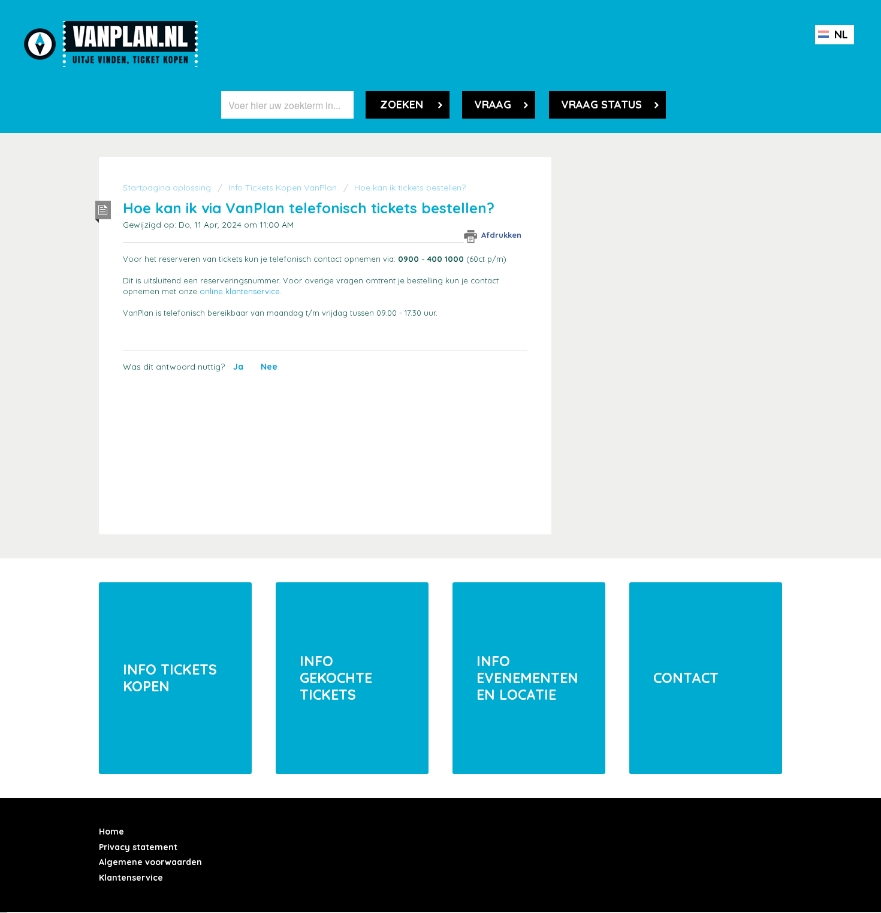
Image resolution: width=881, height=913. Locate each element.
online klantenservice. (241, 291)
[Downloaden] (418, 303)
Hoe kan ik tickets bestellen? (410, 187)
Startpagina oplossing (168, 187)
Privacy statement (138, 847)
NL (839, 34)
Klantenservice (131, 877)
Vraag (492, 104)
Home (111, 831)
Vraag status (601, 104)
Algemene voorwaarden (150, 862)
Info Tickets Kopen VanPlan (283, 187)
